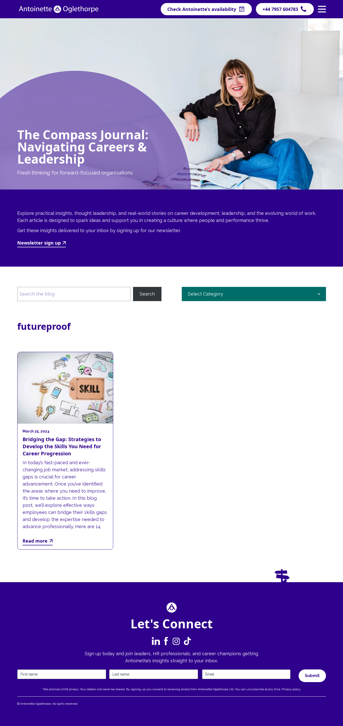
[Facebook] (166, 641)
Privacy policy (291, 689)
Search (147, 294)
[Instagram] (176, 641)
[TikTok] (186, 641)
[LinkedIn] (156, 641)
